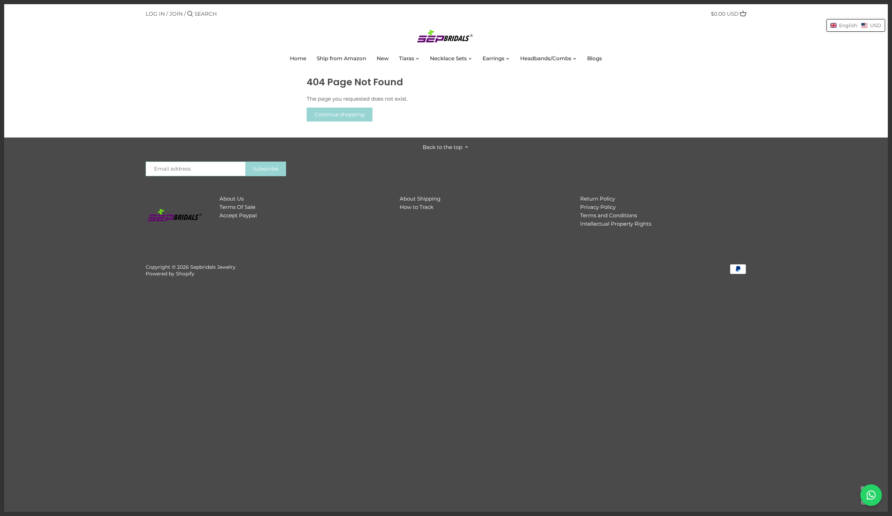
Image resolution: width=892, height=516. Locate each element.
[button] (856, 25)
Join (176, 13)
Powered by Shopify (170, 273)
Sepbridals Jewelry (213, 267)
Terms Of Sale (237, 207)
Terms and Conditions (608, 215)
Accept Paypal (238, 215)
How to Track (416, 207)
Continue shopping (339, 114)
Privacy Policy (598, 207)
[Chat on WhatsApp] (871, 495)
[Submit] (190, 14)
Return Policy (597, 198)
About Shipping (420, 198)
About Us (232, 198)
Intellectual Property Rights (615, 223)
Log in (155, 13)
